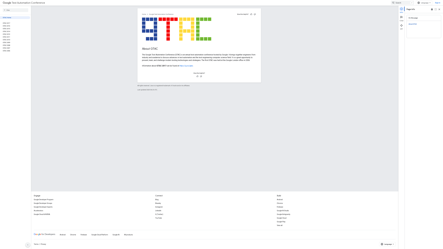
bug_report (432, 9)
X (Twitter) (159, 214)
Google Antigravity (283, 214)
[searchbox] (15, 10)
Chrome (280, 203)
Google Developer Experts (43, 207)
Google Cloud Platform (99, 235)
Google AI (116, 235)
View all (279, 225)
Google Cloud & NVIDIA (42, 214)
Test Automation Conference (28, 2)
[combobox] (402, 3)
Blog (157, 199)
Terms (36, 244)
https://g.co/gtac (186, 66)
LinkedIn (158, 211)
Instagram (159, 207)
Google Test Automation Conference (161, 14)
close (439, 9)
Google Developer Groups (43, 203)
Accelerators (38, 211)
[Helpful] (251, 14)
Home (144, 14)
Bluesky (158, 203)
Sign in (437, 3)
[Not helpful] (254, 14)
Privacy (43, 244)
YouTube (158, 218)
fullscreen (435, 9)
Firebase (280, 207)
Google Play (281, 222)
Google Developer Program (43, 199)
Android (280, 199)
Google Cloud (281, 218)
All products (128, 235)
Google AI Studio (283, 211)
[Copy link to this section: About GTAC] (160, 49)
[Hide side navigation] (27, 245)
